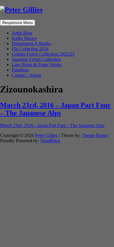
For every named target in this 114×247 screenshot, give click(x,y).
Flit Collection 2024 (30, 48)
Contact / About (26, 75)
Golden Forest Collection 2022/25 (43, 54)
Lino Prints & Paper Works (37, 64)
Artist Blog (22, 32)
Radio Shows (24, 38)
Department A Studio (31, 43)
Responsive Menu (17, 22)
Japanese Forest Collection (36, 59)
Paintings (20, 69)
